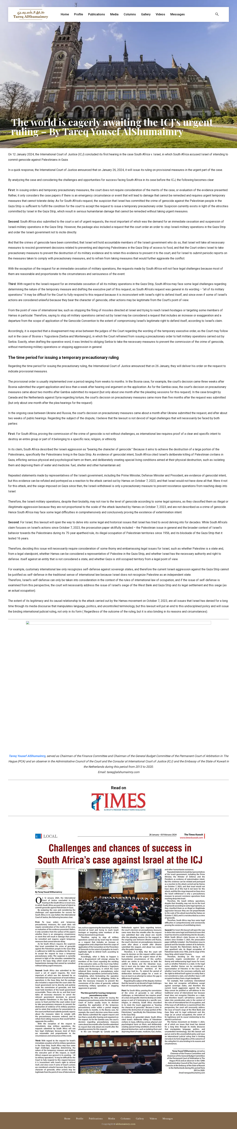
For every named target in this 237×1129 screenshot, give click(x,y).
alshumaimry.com (125, 1123)
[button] (217, 14)
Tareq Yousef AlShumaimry (27, 756)
